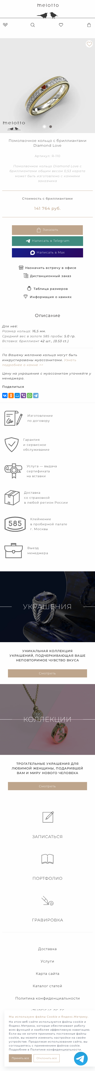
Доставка (47, 949)
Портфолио (47, 878)
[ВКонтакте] (5, 395)
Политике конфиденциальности (55, 1049)
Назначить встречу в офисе (50, 268)
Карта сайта (47, 974)
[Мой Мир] (17, 395)
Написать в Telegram (51, 241)
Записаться (47, 836)
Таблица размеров (51, 289)
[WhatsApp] (29, 395)
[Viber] (23, 395)
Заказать (50, 230)
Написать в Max (51, 252)
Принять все (20, 1058)
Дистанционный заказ (50, 276)
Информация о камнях (51, 297)
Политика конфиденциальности (47, 998)
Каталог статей (47, 986)
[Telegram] (35, 395)
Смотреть (47, 673)
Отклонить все (46, 1058)
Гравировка (47, 920)
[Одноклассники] (11, 395)
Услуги (47, 961)
